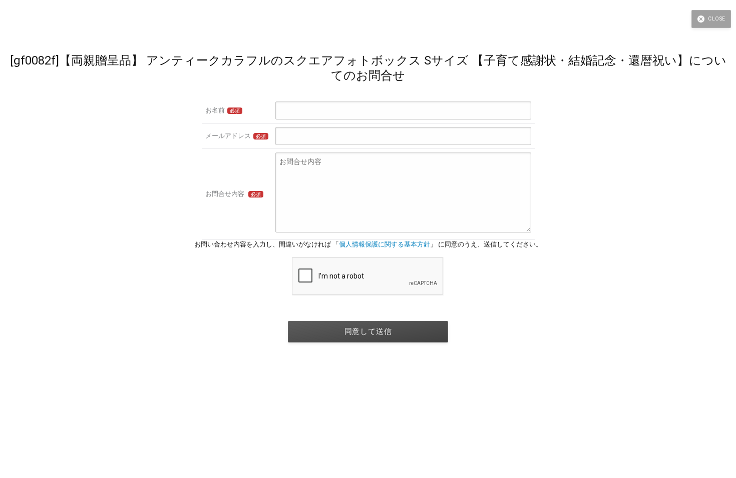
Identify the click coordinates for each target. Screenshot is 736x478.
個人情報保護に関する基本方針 (384, 244)
